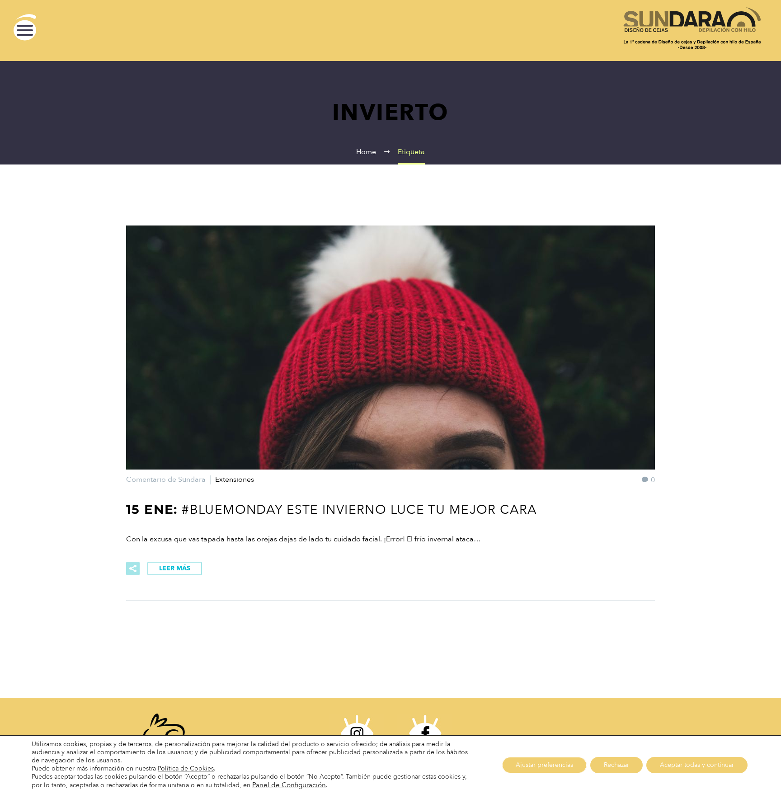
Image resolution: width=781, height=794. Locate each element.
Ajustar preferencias (544, 765)
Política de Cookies (186, 768)
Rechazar (616, 765)
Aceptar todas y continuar (697, 765)
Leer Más (174, 568)
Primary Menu (25, 30)
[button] (289, 785)
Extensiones (234, 479)
